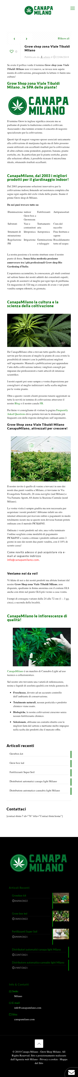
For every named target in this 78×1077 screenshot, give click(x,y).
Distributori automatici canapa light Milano (33, 781)
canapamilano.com (24, 1019)
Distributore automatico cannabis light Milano (35, 790)
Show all (64, 38)
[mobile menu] (72, 8)
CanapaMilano (15, 671)
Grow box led (17, 763)
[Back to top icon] (39, 1043)
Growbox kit (16, 753)
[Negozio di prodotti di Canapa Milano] (39, 10)
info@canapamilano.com (23, 559)
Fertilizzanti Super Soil (22, 772)
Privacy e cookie (49, 1059)
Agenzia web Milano (26, 1059)
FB (41, 403)
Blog (17, 403)
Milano (18, 996)
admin (46, 57)
